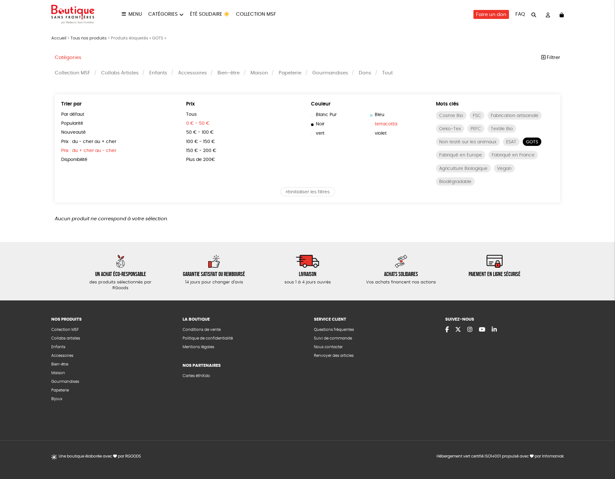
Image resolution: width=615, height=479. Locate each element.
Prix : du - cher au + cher (88, 141)
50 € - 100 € (200, 132)
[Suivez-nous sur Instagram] (469, 330)
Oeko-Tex (450, 129)
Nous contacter (328, 347)
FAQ (520, 14)
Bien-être (228, 73)
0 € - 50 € (197, 123)
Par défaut (72, 114)
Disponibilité (74, 159)
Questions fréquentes (334, 330)
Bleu (379, 115)
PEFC (476, 129)
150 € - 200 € (201, 150)
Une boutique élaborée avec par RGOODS (100, 456)
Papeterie (290, 73)
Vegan (504, 168)
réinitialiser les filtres (308, 192)
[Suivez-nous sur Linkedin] (494, 330)
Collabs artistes (65, 338)
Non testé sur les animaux (467, 142)
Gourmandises (330, 73)
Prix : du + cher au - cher (88, 150)
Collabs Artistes (120, 73)
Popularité (72, 123)
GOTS (532, 142)
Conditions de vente (202, 330)
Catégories (163, 14)
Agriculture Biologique (463, 168)
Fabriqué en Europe (460, 155)
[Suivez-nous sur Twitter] (458, 330)
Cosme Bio (451, 115)
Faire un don (491, 14)
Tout (387, 73)
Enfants (158, 73)
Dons (365, 73)
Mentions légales (198, 347)
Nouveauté (73, 132)
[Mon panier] (562, 14)
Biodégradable (455, 182)
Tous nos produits (88, 38)
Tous (191, 114)
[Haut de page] (602, 453)
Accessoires (192, 73)
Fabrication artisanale (514, 115)
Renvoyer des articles (334, 355)
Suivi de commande (333, 338)
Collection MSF (256, 14)
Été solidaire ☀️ (210, 14)
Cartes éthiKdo (196, 376)
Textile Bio (502, 129)
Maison (259, 73)
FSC (477, 115)
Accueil (58, 38)
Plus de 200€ (200, 159)
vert (320, 133)
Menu (135, 14)
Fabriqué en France (513, 155)
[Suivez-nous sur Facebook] (447, 330)
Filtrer (552, 57)
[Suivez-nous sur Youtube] (482, 330)
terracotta (386, 124)
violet (381, 133)
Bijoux (56, 399)
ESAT (511, 142)
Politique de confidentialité (208, 338)
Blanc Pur (326, 115)
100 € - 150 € (200, 141)
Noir (320, 124)
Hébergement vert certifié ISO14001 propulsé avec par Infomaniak (500, 456)
